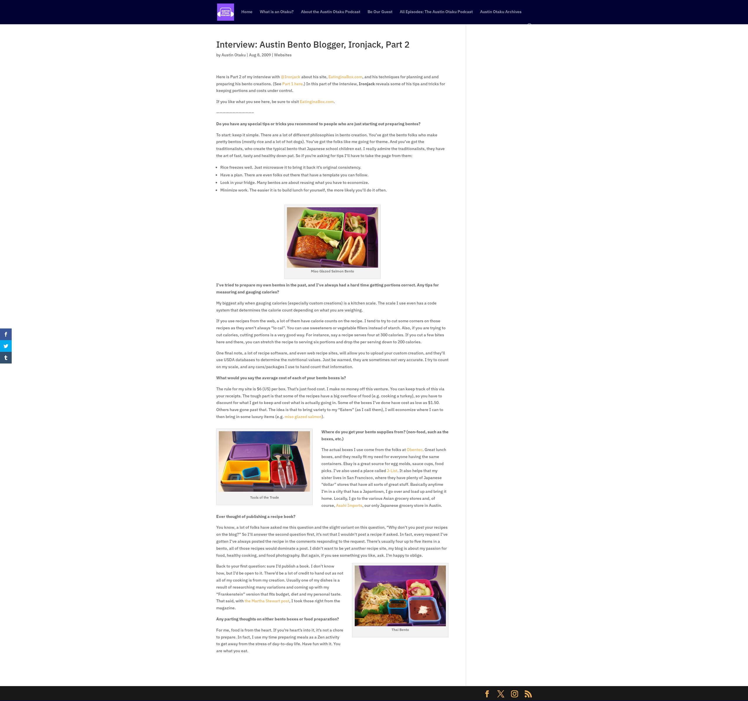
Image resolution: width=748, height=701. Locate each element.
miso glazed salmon (303, 416)
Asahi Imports (349, 505)
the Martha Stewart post (267, 600)
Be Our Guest (380, 12)
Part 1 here (292, 83)
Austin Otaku (233, 55)
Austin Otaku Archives (501, 12)
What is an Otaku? (277, 12)
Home (246, 12)
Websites (283, 55)
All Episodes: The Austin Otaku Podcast (436, 12)
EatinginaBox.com (345, 76)
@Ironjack (290, 76)
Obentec (415, 449)
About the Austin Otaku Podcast (330, 12)
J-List (392, 470)
